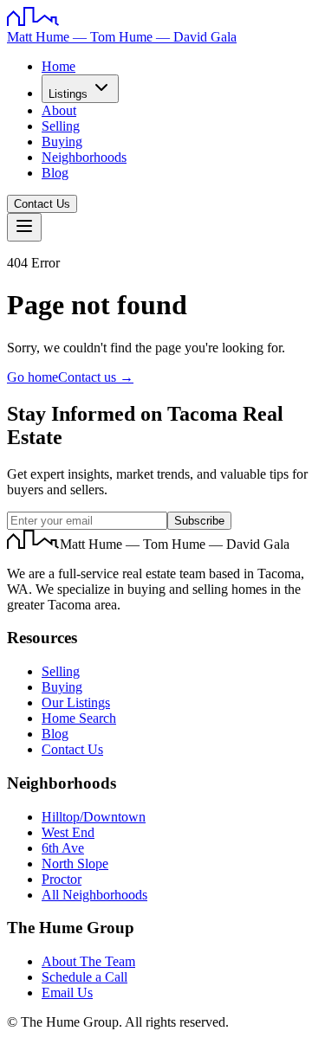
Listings (68, 93)
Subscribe (199, 520)
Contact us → (95, 377)
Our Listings (76, 702)
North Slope (75, 863)
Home (58, 66)
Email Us (67, 992)
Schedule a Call (84, 977)
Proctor (61, 879)
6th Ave (63, 848)
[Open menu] (24, 227)
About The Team (88, 961)
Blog (55, 172)
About (59, 110)
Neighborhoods (84, 157)
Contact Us (42, 203)
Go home (32, 377)
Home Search (79, 718)
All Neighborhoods (94, 894)
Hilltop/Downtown (94, 816)
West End (68, 832)
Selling (61, 126)
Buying (62, 141)
